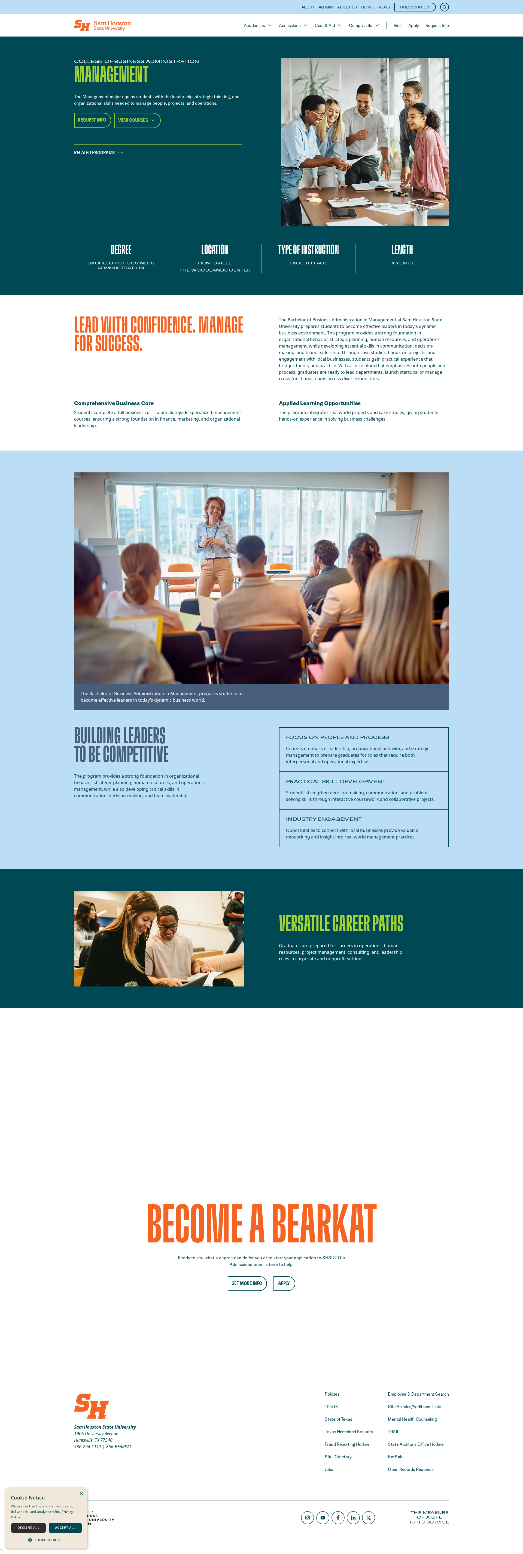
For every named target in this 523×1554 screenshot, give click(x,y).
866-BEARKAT (118, 1447)
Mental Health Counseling (412, 1419)
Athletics (347, 7)
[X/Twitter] (368, 1517)
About (308, 7)
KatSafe (395, 1456)
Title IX (331, 1406)
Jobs (329, 1469)
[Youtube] (322, 1517)
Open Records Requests (411, 1469)
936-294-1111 (87, 1447)
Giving (368, 7)
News (384, 7)
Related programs (94, 152)
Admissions (289, 25)
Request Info (437, 25)
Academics (254, 25)
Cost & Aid (325, 25)
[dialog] (46, 1518)
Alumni (326, 7)
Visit (398, 25)
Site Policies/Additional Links (415, 1406)
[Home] (102, 25)
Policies (332, 1394)
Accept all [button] (65, 1527)
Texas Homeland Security (349, 1431)
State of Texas (338, 1419)
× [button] (81, 1494)
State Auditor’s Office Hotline (415, 1444)
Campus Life (360, 25)
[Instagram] (307, 1517)
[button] (46, 1540)
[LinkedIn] (353, 1517)
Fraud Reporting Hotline (347, 1444)
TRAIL (393, 1431)
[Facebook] (338, 1517)
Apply (413, 25)
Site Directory (338, 1456)
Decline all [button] (28, 1527)
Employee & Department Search (418, 1394)
